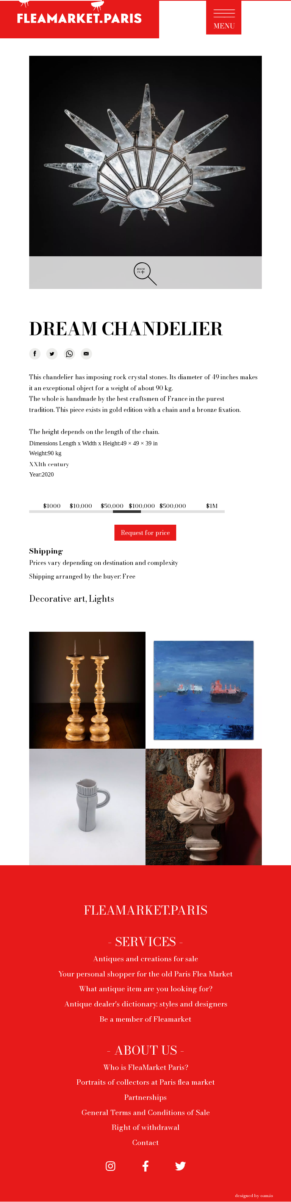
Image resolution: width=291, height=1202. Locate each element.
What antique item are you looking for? (146, 988)
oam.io (266, 1195)
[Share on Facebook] (35, 354)
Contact (145, 1142)
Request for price (145, 532)
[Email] (86, 354)
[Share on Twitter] (52, 354)
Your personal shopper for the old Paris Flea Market (145, 974)
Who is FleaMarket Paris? (145, 1067)
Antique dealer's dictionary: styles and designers (145, 1004)
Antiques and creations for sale (145, 958)
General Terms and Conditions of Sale (145, 1112)
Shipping (46, 551)
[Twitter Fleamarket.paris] (180, 1171)
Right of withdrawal (145, 1127)
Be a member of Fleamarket (145, 1019)
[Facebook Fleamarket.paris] (145, 1171)
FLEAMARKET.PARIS (145, 910)
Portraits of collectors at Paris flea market (146, 1082)
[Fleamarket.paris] (79, 20)
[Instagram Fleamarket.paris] (110, 1171)
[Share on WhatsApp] (69, 354)
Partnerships (145, 1097)
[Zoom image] (145, 173)
